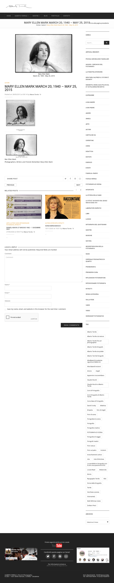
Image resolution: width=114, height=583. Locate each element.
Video (88, 311)
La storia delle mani (93, 195)
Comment (8, 253)
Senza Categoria (92, 294)
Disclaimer (35, 576)
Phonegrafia (91, 267)
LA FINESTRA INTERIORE (94, 72)
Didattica (89, 151)
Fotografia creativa (93, 428)
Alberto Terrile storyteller (95, 351)
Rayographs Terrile (93, 479)
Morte (89, 474)
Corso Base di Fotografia (95, 401)
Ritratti (18, 225)
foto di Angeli (101, 410)
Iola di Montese (99, 459)
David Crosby (91, 406)
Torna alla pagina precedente (99, 23)
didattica (103, 406)
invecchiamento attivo (94, 455)
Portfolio (55, 16)
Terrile (89, 488)
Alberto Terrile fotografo (95, 347)
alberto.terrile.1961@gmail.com (57, 566)
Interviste (54, 223)
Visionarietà (91, 496)
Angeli (88, 119)
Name (7, 284)
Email (7, 293)
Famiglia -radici (92, 173)
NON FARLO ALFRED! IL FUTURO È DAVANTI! (97, 78)
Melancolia (102, 470)
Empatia (90, 410)
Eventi (88, 168)
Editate (89, 157)
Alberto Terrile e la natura (95, 336)
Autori (44, 25)
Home (9, 16)
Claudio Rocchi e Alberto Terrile (95, 385)
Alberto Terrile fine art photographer (94, 341)
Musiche (89, 235)
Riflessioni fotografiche (96, 278)
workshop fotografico (95, 316)
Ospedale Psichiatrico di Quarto (95, 260)
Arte (8, 223)
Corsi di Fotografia (93, 390)
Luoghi (88, 219)
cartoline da (91, 135)
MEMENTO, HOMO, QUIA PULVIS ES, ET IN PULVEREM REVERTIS (97, 86)
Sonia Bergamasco (53, 226)
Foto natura (91, 446)
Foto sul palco (91, 450)
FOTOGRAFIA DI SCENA (94, 432)
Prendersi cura (92, 272)
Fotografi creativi (92, 441)
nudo (17, 223)
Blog (46, 16)
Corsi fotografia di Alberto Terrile (95, 396)
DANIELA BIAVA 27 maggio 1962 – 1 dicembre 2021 (23, 228)
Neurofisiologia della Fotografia (94, 247)
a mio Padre (90, 108)
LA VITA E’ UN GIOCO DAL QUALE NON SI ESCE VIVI (96, 202)
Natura (88, 241)
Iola (88, 459)
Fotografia (90, 423)
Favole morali (91, 179)
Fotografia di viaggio (94, 437)
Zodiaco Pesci (91, 505)
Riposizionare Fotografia (96, 283)
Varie (88, 305)
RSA (105, 479)
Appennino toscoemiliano (95, 375)
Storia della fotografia (94, 483)
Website (7, 301)
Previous (10, 185)
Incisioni (103, 450)
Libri (87, 214)
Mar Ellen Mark (10, 159)
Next (78, 185)
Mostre (36, 16)
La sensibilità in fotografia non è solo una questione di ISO (97, 464)
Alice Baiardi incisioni (94, 366)
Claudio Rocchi (92, 380)
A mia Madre (90, 102)
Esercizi (89, 162)
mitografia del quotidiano (96, 224)
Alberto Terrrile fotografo (95, 356)
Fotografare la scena (94, 419)
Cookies (28, 576)
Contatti (66, 16)
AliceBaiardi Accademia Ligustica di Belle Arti (94, 361)
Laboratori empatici (93, 208)
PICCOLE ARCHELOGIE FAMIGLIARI (97, 59)
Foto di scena (91, 414)
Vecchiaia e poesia (93, 492)
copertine (90, 140)
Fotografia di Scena (93, 184)
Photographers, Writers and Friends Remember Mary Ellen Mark (29, 162)
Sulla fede (90, 300)
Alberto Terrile (21, 16)
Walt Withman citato (94, 501)
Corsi (88, 146)
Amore (88, 113)
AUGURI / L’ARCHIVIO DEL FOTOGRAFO (94, 65)
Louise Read (91, 470)
